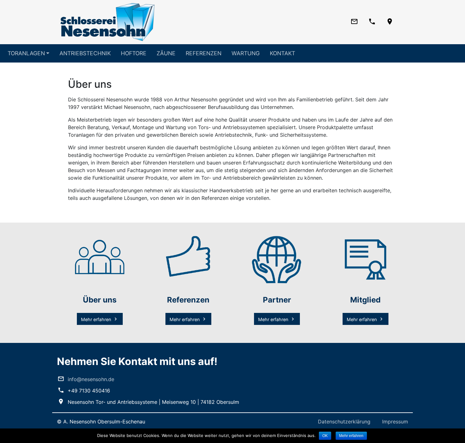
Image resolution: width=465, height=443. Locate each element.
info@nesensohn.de (91, 379)
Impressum (395, 421)
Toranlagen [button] (26, 53)
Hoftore (133, 53)
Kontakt (282, 53)
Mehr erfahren (96, 319)
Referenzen (203, 53)
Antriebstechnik (85, 53)
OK (325, 436)
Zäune (166, 53)
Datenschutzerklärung (344, 421)
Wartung (246, 53)
